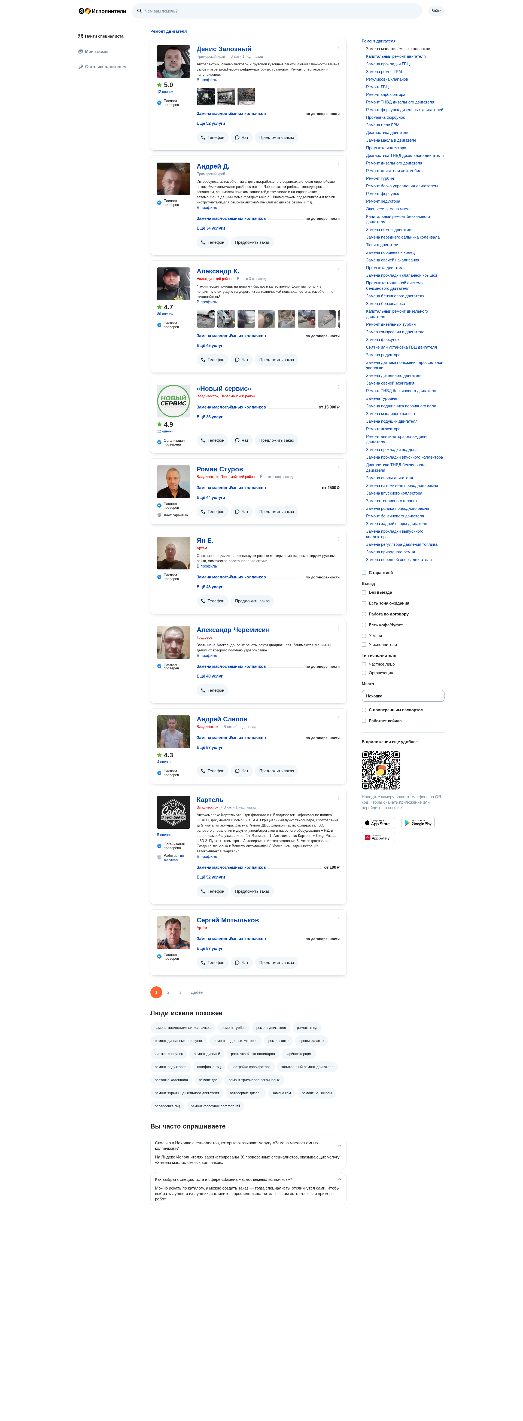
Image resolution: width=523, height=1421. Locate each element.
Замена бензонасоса (385, 303)
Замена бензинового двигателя (395, 296)
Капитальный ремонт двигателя (396, 56)
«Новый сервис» (224, 388)
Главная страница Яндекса (81, 11)
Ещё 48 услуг (210, 586)
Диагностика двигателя (387, 132)
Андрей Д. (213, 166)
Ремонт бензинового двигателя (395, 516)
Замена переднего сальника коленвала (403, 237)
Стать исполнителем (106, 66)
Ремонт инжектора (383, 428)
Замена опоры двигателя (389, 477)
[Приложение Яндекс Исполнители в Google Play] (418, 822)
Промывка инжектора (386, 147)
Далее (197, 992)
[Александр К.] (173, 283)
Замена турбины (381, 398)
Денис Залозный (224, 49)
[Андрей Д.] (173, 179)
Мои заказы (96, 51)
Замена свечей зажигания (390, 383)
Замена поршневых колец (390, 252)
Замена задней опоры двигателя (396, 523)
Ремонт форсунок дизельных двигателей (404, 109)
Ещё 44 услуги (211, 497)
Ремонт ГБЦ (377, 86)
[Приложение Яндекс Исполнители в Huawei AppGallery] (378, 837)
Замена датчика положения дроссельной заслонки (404, 365)
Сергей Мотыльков (228, 920)
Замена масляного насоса (390, 413)
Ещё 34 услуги (211, 228)
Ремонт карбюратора (385, 94)
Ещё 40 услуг (210, 676)
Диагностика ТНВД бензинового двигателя (395, 467)
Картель (210, 799)
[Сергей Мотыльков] (173, 932)
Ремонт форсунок (382, 193)
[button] (213, 138)
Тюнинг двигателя (382, 244)
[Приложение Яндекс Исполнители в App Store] (378, 822)
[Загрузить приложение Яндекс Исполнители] (403, 770)
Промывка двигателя (386, 267)
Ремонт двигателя (379, 41)
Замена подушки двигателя (392, 421)
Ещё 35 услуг (210, 416)
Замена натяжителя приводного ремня (402, 485)
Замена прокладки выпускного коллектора (394, 534)
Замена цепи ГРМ (383, 125)
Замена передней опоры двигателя (399, 559)
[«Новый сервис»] (173, 401)
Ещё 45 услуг (210, 345)
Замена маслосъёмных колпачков (231, 113)
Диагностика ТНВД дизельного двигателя (405, 155)
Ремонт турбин (380, 178)
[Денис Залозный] (173, 61)
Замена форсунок (382, 339)
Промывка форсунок (385, 117)
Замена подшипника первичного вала (401, 406)
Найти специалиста (104, 36)
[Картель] (173, 812)
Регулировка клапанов (387, 79)
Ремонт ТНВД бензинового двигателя (401, 390)
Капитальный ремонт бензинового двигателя (398, 219)
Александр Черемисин (233, 629)
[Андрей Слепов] (173, 731)
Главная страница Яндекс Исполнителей (102, 11)
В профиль (207, 79)
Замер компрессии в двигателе (395, 332)
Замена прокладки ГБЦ (388, 64)
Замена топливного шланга (391, 500)
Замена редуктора (383, 354)
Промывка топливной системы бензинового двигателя (395, 285)
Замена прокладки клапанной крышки (401, 275)
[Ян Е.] (173, 553)
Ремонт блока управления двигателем (402, 186)
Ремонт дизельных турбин (391, 324)
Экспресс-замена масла (389, 208)
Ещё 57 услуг (210, 747)
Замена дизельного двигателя (394, 375)
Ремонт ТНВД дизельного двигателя (400, 102)
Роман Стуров (220, 469)
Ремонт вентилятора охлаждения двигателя (397, 439)
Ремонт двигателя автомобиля (395, 170)
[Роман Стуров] (173, 481)
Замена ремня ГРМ (384, 71)
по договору (174, 857)
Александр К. (218, 271)
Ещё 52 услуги (211, 123)
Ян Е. (205, 540)
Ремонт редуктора (383, 201)
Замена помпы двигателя (389, 229)
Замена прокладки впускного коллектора (404, 457)
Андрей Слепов (222, 719)
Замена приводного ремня (390, 552)
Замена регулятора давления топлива (401, 544)
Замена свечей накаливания (392, 260)
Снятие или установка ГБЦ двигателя (401, 347)
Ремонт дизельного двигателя (394, 163)
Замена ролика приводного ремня (397, 508)
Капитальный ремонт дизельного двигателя (397, 314)
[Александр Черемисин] (173, 642)
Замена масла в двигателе (391, 140)
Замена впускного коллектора (394, 493)
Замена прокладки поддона (392, 449)
